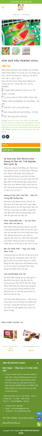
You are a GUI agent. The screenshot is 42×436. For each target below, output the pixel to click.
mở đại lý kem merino (14, 125)
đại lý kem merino (13, 120)
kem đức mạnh (33, 120)
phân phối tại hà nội (14, 129)
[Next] (38, 32)
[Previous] (3, 32)
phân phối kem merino (26, 127)
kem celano (24, 120)
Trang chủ (16, 15)
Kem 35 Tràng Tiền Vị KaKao (10, 347)
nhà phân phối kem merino (30, 125)
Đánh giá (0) (8, 150)
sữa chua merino (26, 129)
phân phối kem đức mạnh (10, 127)
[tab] (21, 145)
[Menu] (3, 7)
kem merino (17, 123)
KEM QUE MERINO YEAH (31, 346)
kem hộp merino (7, 123)
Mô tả (5, 145)
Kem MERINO (26, 15)
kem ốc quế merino (27, 123)
